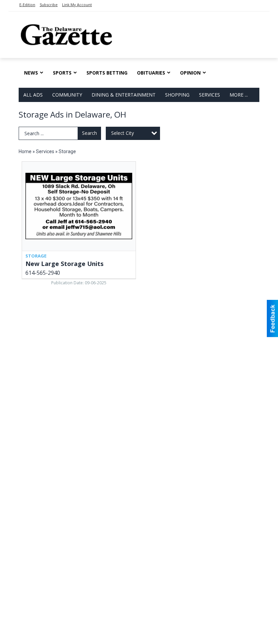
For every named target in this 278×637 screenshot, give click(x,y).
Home (25, 151)
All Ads (33, 94)
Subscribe (49, 4)
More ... (239, 94)
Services (209, 94)
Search (89, 133)
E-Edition (27, 4)
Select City (122, 133)
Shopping (177, 94)
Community (67, 94)
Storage (67, 151)
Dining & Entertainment (124, 94)
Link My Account (77, 4)
